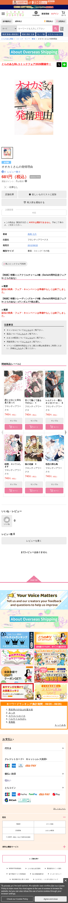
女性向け (61, 21)
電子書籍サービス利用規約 (17, 874)
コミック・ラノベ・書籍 (25, 38)
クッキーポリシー (56, 874)
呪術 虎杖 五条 (28, 34)
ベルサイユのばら (17, 718)
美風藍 (12, 721)
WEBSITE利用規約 (15, 868)
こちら (28, 329)
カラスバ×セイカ (55, 34)
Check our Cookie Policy (17, 898)
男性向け (49, 21)
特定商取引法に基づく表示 (20, 879)
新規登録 (45, 13)
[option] (34, 107)
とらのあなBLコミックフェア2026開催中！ (26, 64)
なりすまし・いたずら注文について (46, 879)
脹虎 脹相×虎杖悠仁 (10, 34)
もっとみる (60, 724)
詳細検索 (62, 28)
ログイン (55, 13)
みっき (12, 712)
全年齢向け (7, 21)
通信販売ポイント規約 (54, 868)
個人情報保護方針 (38, 874)
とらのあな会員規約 (34, 868)
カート (15, 427)
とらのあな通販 (7, 38)
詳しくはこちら (59, 808)
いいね (7, 524)
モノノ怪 (41, 34)
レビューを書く (34, 540)
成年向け (18, 21)
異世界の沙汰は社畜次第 (21, 709)
